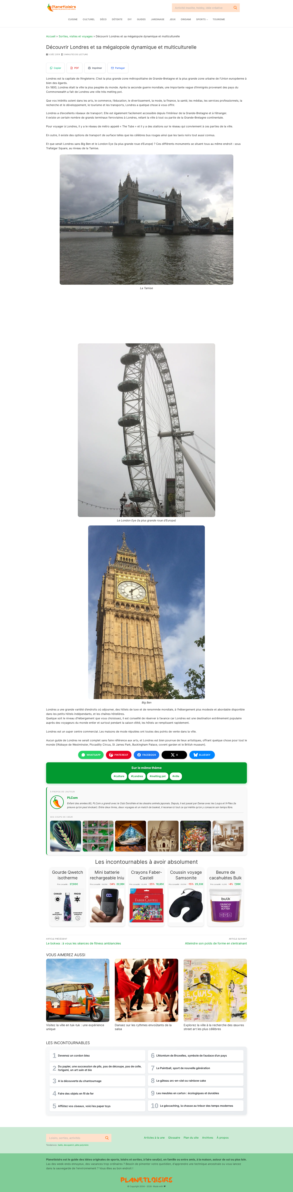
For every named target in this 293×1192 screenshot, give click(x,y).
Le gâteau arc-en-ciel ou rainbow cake (181, 1080)
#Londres (137, 776)
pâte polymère (82, 1145)
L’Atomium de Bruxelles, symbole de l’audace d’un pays (191, 1055)
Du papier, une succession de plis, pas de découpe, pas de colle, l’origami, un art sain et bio (100, 1068)
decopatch (69, 1145)
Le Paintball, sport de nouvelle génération (183, 1068)
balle (60, 1145)
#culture (119, 776)
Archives (207, 1137)
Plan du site (191, 1137)
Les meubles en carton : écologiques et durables (187, 1093)
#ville (175, 776)
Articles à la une (154, 1137)
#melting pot (158, 776)
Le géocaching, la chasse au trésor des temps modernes (196, 1105)
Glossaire (174, 1137)
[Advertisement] (146, 318)
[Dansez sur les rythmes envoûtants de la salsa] (146, 990)
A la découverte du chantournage (79, 1081)
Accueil (50, 36)
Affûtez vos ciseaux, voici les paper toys (84, 1106)
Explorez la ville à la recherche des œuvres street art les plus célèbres (214, 1027)
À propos (223, 1137)
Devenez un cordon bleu (74, 1055)
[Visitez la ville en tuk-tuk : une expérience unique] (77, 990)
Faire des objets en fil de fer (76, 1093)
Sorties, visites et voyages (76, 36)
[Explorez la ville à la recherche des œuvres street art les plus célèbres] (215, 990)
